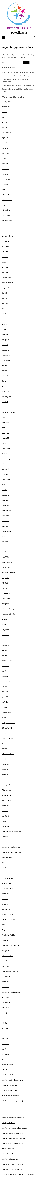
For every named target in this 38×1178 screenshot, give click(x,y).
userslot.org (6, 459)
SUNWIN (5, 246)
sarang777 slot (7, 661)
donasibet (5, 842)
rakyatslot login (7, 712)
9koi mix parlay (7, 738)
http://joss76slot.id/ (8, 1123)
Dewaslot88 (6, 355)
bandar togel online (9, 573)
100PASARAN (7, 728)
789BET (5, 583)
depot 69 (5, 707)
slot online (5, 267)
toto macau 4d (7, 200)
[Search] (34, 37)
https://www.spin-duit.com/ (11, 852)
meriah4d (5, 164)
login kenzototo (7, 857)
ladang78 (5, 1013)
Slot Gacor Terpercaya (10, 1085)
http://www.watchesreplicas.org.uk (14, 1128)
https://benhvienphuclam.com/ (12, 609)
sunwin (4, 112)
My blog (4, 102)
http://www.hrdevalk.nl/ (10, 1075)
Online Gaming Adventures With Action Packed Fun (18, 85)
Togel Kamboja (7, 930)
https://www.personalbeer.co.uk (13, 1118)
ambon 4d (5, 169)
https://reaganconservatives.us (12, 1133)
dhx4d (4, 925)
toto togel (5, 422)
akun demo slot (7, 283)
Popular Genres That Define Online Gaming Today (18, 76)
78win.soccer (6, 800)
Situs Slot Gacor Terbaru (10, 1096)
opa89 (4, 417)
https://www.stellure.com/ (11, 847)
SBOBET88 (6, 681)
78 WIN (5, 769)
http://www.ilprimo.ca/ (10, 1159)
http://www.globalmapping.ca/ (12, 1080)
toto (3, 189)
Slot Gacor (6, 940)
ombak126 (5, 588)
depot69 (5, 402)
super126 (5, 811)
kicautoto (5, 650)
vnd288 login (6, 909)
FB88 (4, 733)
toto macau (6, 464)
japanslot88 (6, 567)
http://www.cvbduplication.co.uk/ (14, 1138)
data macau (6, 645)
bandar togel (6, 531)
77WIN (4, 743)
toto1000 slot (6, 510)
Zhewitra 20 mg (7, 914)
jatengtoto (6, 593)
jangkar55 (5, 438)
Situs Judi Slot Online (9, 1090)
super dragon (6, 873)
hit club (4, 262)
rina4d (4, 205)
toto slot (5, 174)
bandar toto (6, 148)
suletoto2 (5, 718)
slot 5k (4, 122)
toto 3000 (5, 557)
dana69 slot (6, 816)
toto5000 (5, 334)
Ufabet (4, 1070)
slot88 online (6, 795)
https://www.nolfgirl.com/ (11, 992)
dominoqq (5, 966)
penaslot (5, 184)
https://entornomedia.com (11, 945)
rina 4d (4, 158)
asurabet (5, 904)
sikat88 (4, 314)
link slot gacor (7, 132)
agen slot (5, 138)
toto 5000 (5, 195)
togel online (6, 153)
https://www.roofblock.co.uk (12, 1169)
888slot (4, 365)
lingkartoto (6, 179)
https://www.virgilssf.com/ (11, 831)
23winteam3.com (8, 754)
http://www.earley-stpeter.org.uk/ (13, 1101)
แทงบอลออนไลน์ (8, 919)
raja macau (6, 215)
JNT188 (5, 676)
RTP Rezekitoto (7, 956)
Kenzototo (5, 806)
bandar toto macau (8, 412)
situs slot (5, 143)
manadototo (6, 107)
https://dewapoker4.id (9, 1154)
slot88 (4, 552)
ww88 (4, 759)
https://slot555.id (8, 1149)
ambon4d (5, 272)
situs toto (5, 231)
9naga (4, 381)
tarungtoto (5, 433)
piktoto (4, 443)
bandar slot (6, 598)
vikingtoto (5, 516)
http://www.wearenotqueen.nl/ (12, 1143)
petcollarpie (19, 32)
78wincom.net (7, 790)
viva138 (5, 686)
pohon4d (5, 899)
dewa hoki (5, 635)
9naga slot (5, 826)
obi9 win (5, 692)
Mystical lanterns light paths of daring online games (18, 72)
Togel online (6, 997)
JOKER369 (6, 1054)
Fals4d (4, 655)
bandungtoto (6, 277)
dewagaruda (6, 785)
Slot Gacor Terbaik (8, 1064)
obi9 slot (5, 702)
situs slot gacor (7, 888)
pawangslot (6, 547)
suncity (4, 619)
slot (3, 117)
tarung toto (6, 448)
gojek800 (5, 697)
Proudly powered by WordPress (14, 1174)
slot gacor (5, 127)
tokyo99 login (7, 562)
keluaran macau (7, 220)
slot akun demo (7, 236)
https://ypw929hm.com (10, 971)
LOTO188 (5, 241)
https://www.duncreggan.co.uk (13, 1164)
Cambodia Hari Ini (8, 935)
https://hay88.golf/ (8, 614)
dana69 (4, 293)
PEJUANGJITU (7, 878)
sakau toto (5, 391)
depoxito (5, 252)
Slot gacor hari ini (8, 723)
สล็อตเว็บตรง (7, 210)
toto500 (4, 640)
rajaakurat (5, 1023)
